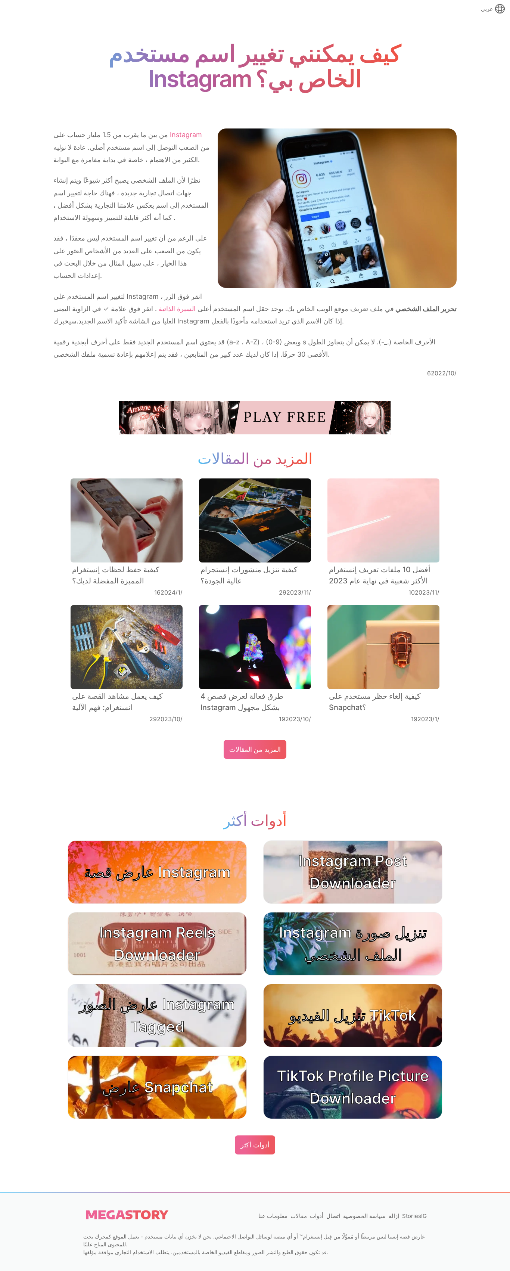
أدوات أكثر (255, 1145)
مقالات (298, 1215)
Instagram (186, 135)
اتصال (333, 1215)
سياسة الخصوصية (364, 1215)
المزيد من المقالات (255, 749)
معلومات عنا (272, 1215)
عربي (487, 9)
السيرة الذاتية (176, 309)
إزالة (394, 1215)
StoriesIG (414, 1215)
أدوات (316, 1215)
